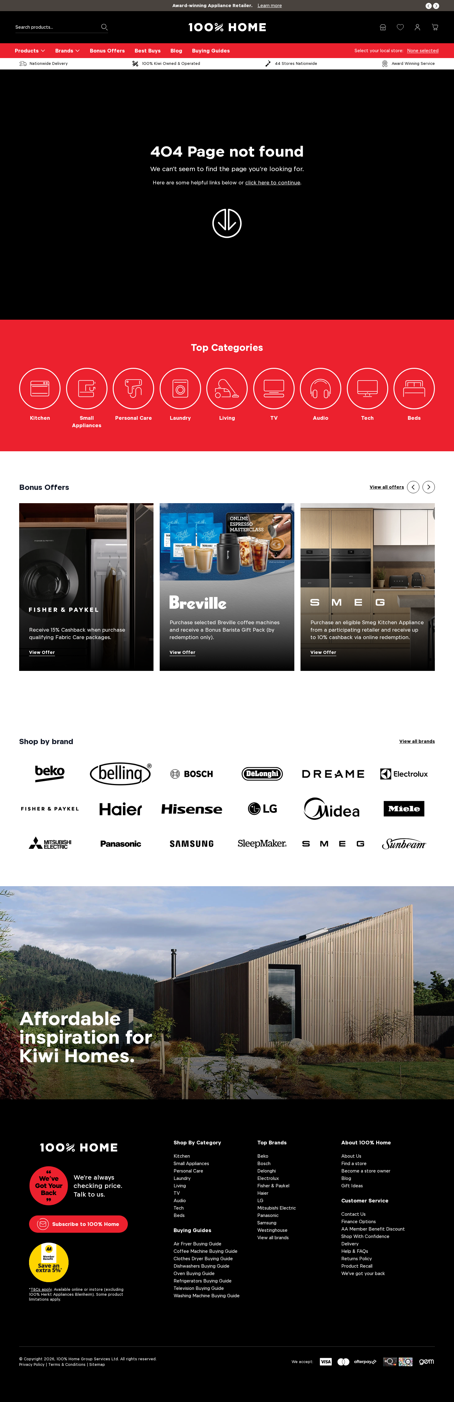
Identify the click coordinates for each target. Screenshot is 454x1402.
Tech (179, 1208)
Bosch (264, 1163)
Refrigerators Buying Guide (203, 1280)
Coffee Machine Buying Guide (206, 1251)
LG (260, 1200)
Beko (262, 1156)
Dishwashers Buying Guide (201, 1266)
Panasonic (268, 1215)
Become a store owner (365, 1170)
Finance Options (358, 1221)
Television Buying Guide (199, 1288)
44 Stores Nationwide (296, 63)
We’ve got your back (363, 1273)
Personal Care (188, 1170)
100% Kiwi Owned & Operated (171, 63)
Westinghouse (272, 1230)
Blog (176, 50)
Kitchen (182, 1156)
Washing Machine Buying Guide (207, 1295)
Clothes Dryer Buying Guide (203, 1258)
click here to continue (272, 182)
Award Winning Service (413, 63)
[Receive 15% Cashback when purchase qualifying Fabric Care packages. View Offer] (86, 586)
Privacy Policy (31, 1364)
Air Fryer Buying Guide (197, 1243)
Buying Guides (211, 50)
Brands (64, 50)
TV (177, 1193)
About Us (351, 1156)
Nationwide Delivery (49, 63)
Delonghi (266, 1170)
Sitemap (97, 1364)
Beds (179, 1215)
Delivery (350, 1243)
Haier (262, 1193)
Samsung (266, 1222)
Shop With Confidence (365, 1236)
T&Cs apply (41, 1289)
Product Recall (356, 1266)
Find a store (354, 1163)
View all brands (417, 741)
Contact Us (353, 1214)
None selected (423, 50)
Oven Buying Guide (194, 1273)
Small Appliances (191, 1163)
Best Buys (148, 50)
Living (180, 1185)
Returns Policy (356, 1258)
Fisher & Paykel (273, 1185)
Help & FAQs (354, 1251)
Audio (180, 1200)
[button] (429, 6)
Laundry (182, 1178)
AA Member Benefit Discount (373, 1229)
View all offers (387, 487)
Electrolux (268, 1178)
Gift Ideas (352, 1185)
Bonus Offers (107, 50)
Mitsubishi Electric (276, 1208)
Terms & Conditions (67, 1364)
